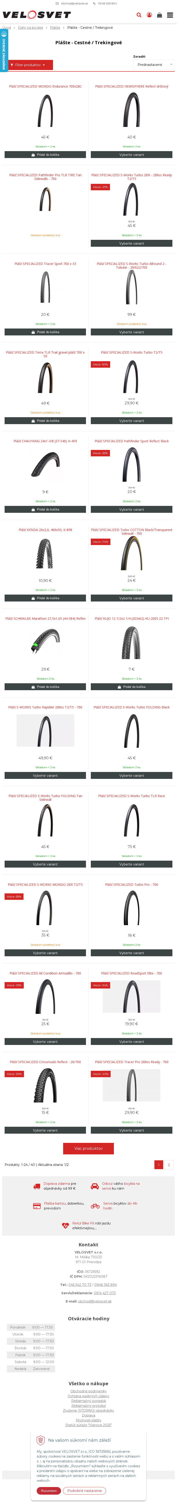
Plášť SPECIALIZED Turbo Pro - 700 (131, 884)
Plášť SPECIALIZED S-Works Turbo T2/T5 (131, 352)
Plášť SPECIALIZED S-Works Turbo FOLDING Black (132, 707)
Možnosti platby (88, 1420)
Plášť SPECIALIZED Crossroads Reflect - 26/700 (45, 1062)
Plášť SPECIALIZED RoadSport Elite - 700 (131, 973)
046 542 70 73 (79, 1285)
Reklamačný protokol (88, 1406)
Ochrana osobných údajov (88, 1396)
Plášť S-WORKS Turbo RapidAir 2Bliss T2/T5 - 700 (45, 707)
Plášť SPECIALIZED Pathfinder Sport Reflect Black (132, 441)
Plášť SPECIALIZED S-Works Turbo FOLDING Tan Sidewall (45, 797)
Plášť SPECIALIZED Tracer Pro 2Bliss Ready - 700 (131, 1062)
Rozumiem (49, 1491)
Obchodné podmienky (89, 1391)
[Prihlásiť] (149, 15)
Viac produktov (88, 1148)
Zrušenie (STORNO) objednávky (88, 1410)
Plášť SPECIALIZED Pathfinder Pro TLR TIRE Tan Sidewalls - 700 (45, 177)
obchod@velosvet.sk (74, 3)
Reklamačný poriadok (88, 1401)
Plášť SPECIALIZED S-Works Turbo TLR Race (131, 796)
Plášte (55, 28)
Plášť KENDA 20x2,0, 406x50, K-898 (45, 530)
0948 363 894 (107, 3)
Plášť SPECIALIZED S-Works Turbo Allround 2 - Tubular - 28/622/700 (131, 265)
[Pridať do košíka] (45, 154)
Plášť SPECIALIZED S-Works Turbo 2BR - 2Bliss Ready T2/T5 (131, 177)
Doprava (88, 1415)
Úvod (6, 28)
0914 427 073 (105, 1293)
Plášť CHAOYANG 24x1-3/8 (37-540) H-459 (45, 441)
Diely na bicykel (30, 28)
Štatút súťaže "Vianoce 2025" (88, 1425)
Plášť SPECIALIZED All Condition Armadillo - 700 (45, 973)
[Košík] (160, 15)
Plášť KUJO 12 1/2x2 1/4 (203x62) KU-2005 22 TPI (132, 618)
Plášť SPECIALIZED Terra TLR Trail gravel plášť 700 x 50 (45, 354)
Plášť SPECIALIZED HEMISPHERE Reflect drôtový (131, 86)
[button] (139, 15)
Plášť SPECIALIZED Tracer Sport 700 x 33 (45, 264)
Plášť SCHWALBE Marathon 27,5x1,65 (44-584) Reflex (45, 618)
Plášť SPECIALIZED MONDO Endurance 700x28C (45, 86)
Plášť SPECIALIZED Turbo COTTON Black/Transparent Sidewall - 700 (131, 531)
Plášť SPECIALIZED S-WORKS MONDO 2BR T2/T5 (45, 884)
